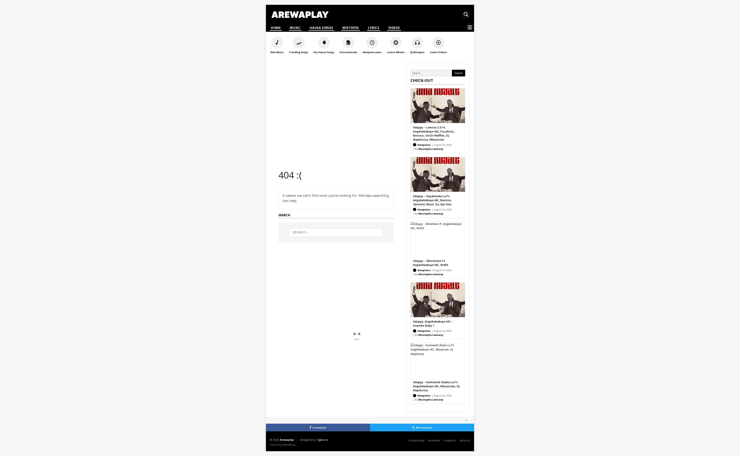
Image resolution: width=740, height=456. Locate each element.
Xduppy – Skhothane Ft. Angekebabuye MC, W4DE (430, 263)
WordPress (289, 444)
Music (295, 28)
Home (276, 28)
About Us (465, 440)
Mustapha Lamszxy (430, 149)
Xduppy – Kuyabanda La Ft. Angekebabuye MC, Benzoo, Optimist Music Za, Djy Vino (432, 200)
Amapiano (424, 145)
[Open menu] (470, 27)
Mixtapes (350, 28)
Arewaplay (319, 427)
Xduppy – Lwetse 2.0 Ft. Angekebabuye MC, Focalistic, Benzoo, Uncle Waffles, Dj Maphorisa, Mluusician (434, 133)
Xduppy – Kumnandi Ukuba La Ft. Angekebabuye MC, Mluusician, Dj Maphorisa (436, 386)
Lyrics (373, 28)
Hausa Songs (321, 28)
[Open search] (466, 14)
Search (458, 73)
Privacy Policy (417, 440)
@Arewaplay (424, 427)
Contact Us (450, 440)
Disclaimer (434, 440)
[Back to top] (466, 420)
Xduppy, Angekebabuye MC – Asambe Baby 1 (433, 323)
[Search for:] (336, 232)
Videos (394, 28)
